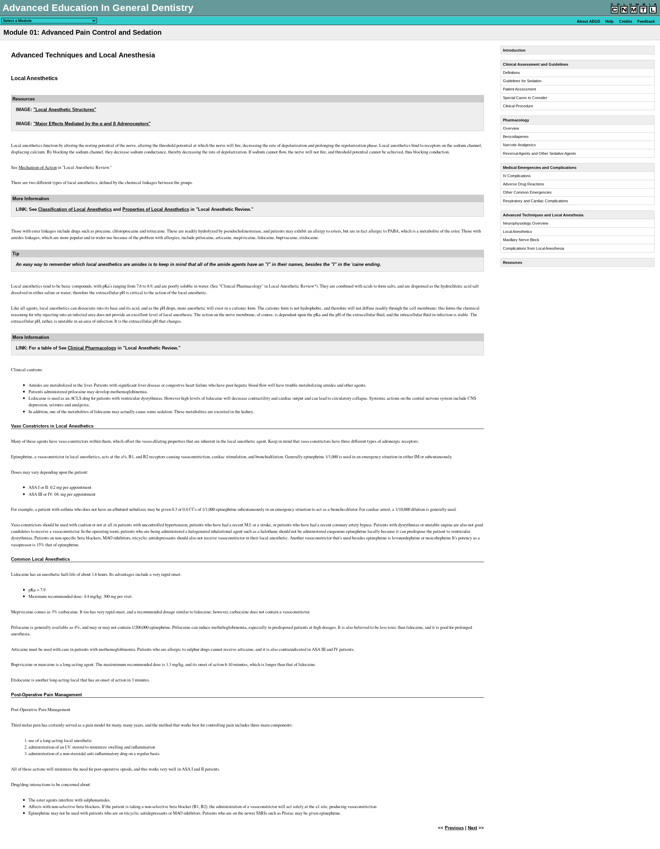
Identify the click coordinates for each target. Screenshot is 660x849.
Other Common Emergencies (527, 192)
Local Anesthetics (517, 231)
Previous (454, 827)
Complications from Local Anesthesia (533, 248)
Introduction (514, 50)
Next (472, 827)
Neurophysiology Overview (525, 223)
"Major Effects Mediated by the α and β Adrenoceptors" (92, 123)
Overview (511, 128)
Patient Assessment (519, 89)
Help (609, 21)
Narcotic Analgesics (519, 145)
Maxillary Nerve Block (521, 240)
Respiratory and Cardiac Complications (535, 201)
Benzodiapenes (516, 137)
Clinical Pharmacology (92, 348)
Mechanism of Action (38, 167)
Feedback (646, 21)
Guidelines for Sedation (522, 81)
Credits (625, 21)
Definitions (511, 73)
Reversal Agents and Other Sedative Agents (539, 153)
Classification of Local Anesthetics (75, 209)
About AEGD (588, 21)
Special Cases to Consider (525, 98)
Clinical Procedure (518, 106)
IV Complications (517, 176)
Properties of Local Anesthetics (155, 209)
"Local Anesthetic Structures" (64, 109)
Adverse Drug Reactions (523, 184)
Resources (512, 262)
